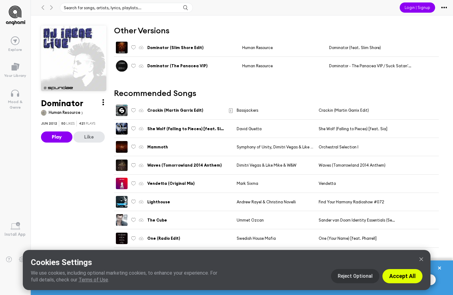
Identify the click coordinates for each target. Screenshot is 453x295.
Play (57, 137)
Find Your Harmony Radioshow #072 (351, 201)
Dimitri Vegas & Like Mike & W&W (266, 165)
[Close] (421, 259)
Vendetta (327, 183)
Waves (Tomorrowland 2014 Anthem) (352, 165)
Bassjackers (247, 110)
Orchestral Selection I (338, 146)
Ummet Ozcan (250, 220)
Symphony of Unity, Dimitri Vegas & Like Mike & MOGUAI (288, 146)
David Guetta (249, 128)
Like (89, 137)
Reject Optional (355, 276)
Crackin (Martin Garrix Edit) (344, 110)
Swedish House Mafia (256, 238)
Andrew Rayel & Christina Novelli (266, 201)
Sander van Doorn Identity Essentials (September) (364, 220)
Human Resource (65, 112)
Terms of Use (93, 280)
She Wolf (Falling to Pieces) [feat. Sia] (353, 128)
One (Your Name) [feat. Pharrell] (348, 238)
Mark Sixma (247, 183)
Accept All (402, 276)
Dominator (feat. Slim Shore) (355, 47)
